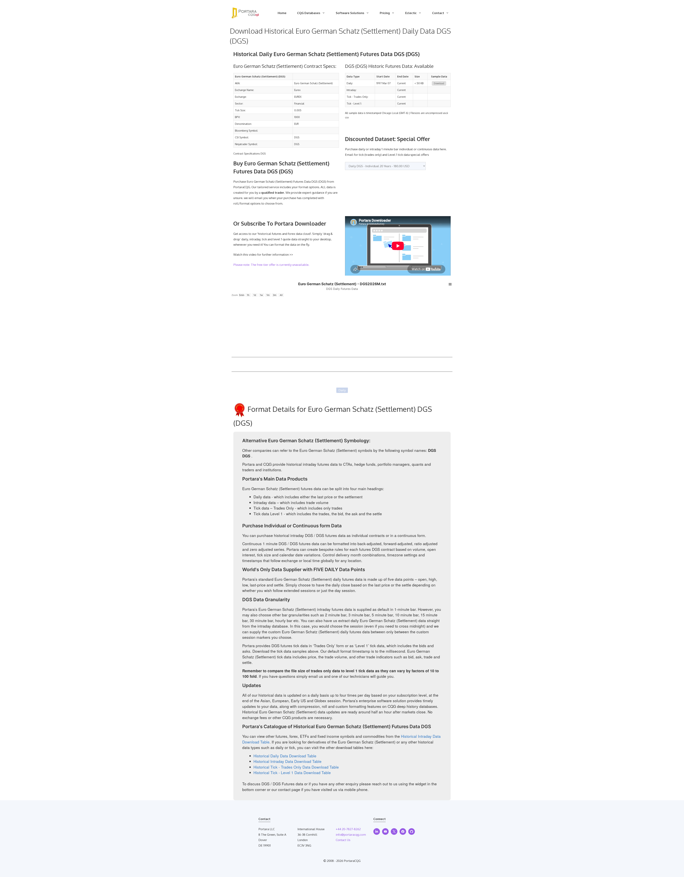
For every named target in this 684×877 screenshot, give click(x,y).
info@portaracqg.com (351, 834)
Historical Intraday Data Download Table (287, 761)
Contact (438, 13)
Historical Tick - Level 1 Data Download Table (292, 772)
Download (439, 83)
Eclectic (411, 13)
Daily (342, 390)
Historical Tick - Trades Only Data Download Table (296, 767)
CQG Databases (308, 13)
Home (282, 13)
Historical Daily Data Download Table (284, 755)
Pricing (385, 13)
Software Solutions (350, 13)
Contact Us (343, 840)
